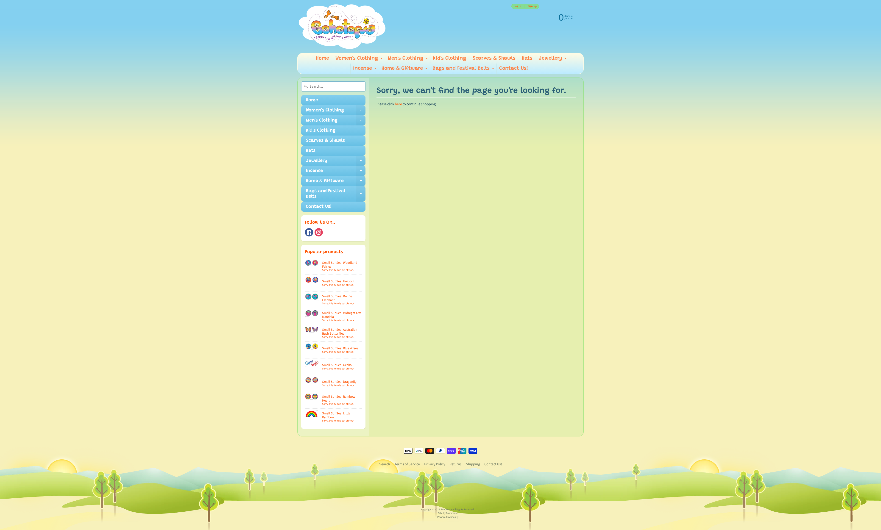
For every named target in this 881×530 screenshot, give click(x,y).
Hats (527, 58)
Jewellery (553, 60)
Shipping (473, 464)
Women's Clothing (359, 60)
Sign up (532, 6)
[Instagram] (319, 232)
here (398, 104)
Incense (365, 70)
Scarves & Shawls (494, 58)
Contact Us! (513, 68)
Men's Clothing (408, 60)
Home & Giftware (405, 70)
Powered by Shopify (447, 517)
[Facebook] (309, 232)
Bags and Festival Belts (463, 70)
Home (322, 58)
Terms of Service (407, 464)
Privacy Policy (434, 464)
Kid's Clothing (449, 58)
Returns (455, 464)
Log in (517, 6)
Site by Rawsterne (448, 513)
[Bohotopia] (342, 27)
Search (384, 464)
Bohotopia (446, 509)
